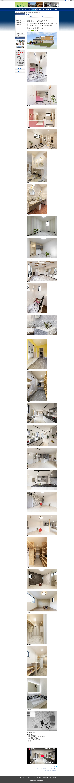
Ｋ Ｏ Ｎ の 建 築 (21, 9)
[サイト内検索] (69, 0)
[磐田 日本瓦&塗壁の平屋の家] (20, 48)
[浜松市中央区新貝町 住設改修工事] (23, 41)
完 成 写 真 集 (34, 9)
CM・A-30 (2, 0)
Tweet (55, 766)
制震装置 (32, 30)
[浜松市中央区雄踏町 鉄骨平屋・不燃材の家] (17, 48)
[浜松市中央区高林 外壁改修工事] (20, 41)
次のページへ (44, 768)
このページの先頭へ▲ (54, 768)
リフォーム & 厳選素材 (45, 9)
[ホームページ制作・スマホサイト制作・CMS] (70, 0)
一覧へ (29, 768)
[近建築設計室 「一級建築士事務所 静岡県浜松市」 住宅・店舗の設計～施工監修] (37, 5)
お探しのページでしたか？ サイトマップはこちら (51, 770)
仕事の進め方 (39, 9)
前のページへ (38, 768)
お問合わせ (56, 9)
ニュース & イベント (28, 9)
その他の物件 (18, 31)
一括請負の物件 (18, 26)
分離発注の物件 (18, 22)
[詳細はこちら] (20, 65)
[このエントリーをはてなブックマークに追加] (56, 767)
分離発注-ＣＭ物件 (24, 12)
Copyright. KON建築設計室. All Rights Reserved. (37, 780)
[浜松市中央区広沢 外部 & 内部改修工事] (17, 41)
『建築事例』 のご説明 (19, 33)
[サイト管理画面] (71, 0)
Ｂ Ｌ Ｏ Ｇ (51, 9)
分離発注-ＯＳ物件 (18, 24)
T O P (17, 9)
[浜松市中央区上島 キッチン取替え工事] (23, 48)
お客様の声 (17, 35)
